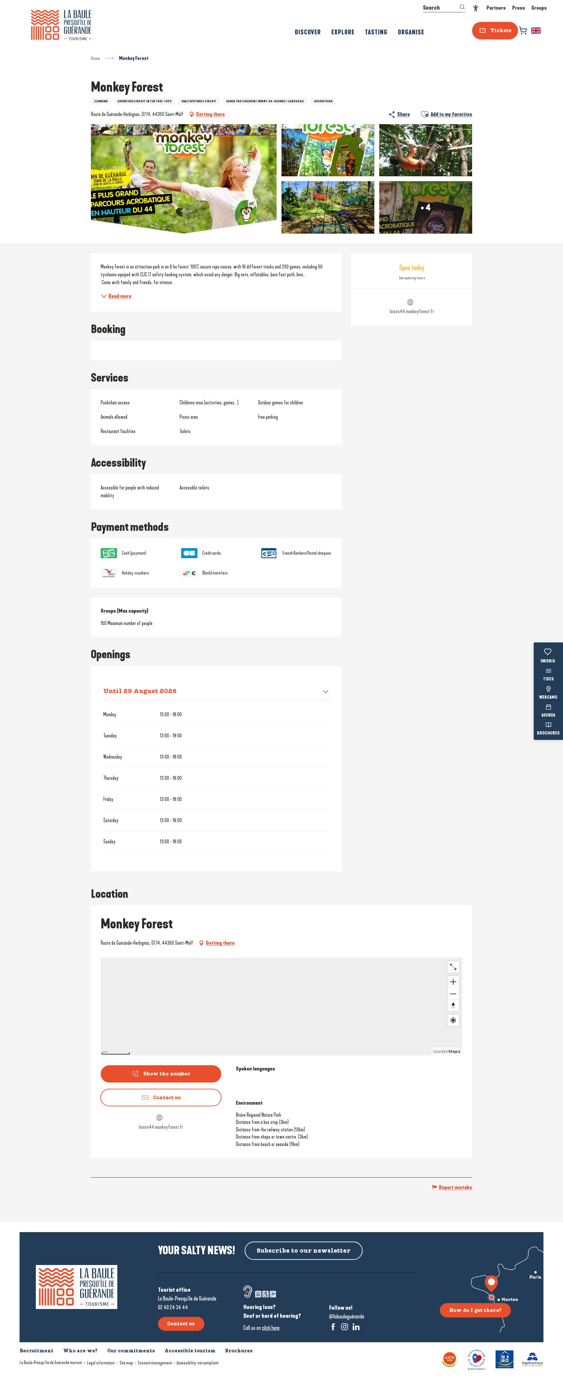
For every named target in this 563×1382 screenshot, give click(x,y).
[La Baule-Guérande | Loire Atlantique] (61, 25)
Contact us (181, 1323)
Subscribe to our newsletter (304, 1250)
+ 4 (426, 207)
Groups (539, 8)
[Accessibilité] (476, 8)
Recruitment (36, 1350)
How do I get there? (475, 1310)
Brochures (548, 733)
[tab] (210, 691)
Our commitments (131, 1350)
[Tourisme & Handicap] (504, 1359)
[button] (536, 30)
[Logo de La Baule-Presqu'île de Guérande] (76, 1287)
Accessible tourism (190, 1350)
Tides (548, 679)
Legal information (101, 1363)
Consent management (155, 1363)
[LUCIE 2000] (449, 1359)
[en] (536, 30)
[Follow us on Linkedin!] (356, 1326)
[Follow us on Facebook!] (333, 1326)
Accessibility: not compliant (197, 1363)
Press (518, 8)
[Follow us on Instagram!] (344, 1326)
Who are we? (80, 1350)
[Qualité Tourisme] (476, 1359)
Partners (496, 8)
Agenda (548, 715)
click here (271, 1327)
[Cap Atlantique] (532, 1359)
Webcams (548, 697)
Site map (126, 1363)
